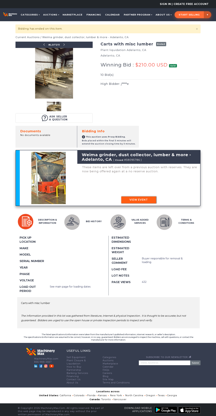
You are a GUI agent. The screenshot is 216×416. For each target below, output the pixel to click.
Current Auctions (27, 37)
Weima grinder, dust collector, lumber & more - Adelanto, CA (85, 37)
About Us (163, 14)
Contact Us (73, 379)
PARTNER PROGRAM (137, 14)
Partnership (74, 370)
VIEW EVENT (139, 199)
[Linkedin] (36, 365)
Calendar (112, 14)
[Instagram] (46, 365)
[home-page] (10, 14)
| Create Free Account (190, 4)
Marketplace (72, 14)
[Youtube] (51, 365)
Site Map (108, 379)
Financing (93, 14)
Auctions (50, 14)
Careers (107, 373)
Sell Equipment (76, 357)
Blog (105, 376)
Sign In (165, 4)
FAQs (106, 370)
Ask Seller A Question (58, 118)
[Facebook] (40, 365)
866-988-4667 (43, 361)
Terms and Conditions (116, 382)
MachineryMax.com (46, 358)
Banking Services (77, 373)
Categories (29, 14)
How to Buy (74, 366)
